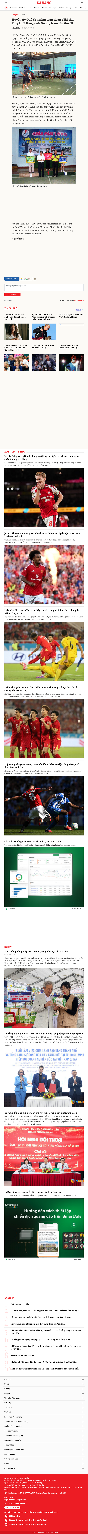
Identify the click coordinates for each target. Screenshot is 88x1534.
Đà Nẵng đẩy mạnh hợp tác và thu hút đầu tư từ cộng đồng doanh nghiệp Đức (43, 1033)
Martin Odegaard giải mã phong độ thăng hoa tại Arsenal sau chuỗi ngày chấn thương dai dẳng (41, 458)
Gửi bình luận (12, 294)
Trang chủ (15, 15)
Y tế (76, 8)
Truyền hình (9, 1445)
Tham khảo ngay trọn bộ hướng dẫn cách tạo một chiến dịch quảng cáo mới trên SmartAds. (40, 1195)
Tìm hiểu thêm (76, 909)
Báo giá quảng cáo (12, 1507)
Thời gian (69, 300)
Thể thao (24, 15)
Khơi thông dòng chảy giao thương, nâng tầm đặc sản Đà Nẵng (36, 951)
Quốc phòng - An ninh (12, 1426)
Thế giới (7, 1412)
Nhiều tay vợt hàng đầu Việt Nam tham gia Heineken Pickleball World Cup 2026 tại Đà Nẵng (46, 1347)
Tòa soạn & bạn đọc (12, 1431)
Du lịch (44, 8)
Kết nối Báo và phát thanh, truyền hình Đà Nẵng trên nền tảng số (31, 1512)
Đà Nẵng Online (14, 1516)
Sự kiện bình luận (11, 1459)
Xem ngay (77, 1259)
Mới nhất (13, 8)
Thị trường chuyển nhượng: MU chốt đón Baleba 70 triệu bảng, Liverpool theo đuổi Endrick (41, 766)
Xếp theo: (62, 300)
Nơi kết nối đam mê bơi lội (22, 1355)
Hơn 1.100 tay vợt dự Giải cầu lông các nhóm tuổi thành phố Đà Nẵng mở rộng (45, 1310)
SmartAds (11, 909)
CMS (41, 1532)
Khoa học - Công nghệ (13, 1417)
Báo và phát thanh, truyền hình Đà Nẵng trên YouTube (27, 1524)
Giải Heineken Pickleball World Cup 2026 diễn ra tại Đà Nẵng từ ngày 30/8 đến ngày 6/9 (46, 1331)
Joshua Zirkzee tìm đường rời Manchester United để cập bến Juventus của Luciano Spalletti (42, 535)
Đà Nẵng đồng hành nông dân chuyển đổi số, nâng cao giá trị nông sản (40, 1112)
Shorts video (9, 1468)
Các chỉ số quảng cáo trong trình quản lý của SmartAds (32, 841)
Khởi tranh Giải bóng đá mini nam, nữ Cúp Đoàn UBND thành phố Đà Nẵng (44, 1362)
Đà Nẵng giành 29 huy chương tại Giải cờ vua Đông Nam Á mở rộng (40, 1339)
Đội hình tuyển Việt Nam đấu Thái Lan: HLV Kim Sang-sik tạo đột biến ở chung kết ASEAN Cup (40, 689)
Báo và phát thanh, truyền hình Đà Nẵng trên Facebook (28, 1520)
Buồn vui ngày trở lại (20, 1304)
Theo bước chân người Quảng (16, 1422)
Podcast (7, 1464)
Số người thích (79, 300)
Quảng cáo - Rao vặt (12, 1440)
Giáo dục (52, 8)
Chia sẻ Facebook (12, 278)
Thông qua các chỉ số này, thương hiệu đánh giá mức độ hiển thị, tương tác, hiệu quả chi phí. (40, 845)
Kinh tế (36, 8)
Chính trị (22, 8)
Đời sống (83, 8)
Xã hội (29, 8)
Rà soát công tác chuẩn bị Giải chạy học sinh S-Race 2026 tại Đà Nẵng (41, 1317)
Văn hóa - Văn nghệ (65, 8)
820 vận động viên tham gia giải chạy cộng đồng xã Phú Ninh (38, 1324)
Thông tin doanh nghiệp (13, 1436)
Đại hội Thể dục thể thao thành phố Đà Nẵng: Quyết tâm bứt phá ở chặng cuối (45, 1368)
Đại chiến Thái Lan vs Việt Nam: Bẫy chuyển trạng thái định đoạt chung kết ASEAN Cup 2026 (42, 612)
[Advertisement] (44, 206)
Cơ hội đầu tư (9, 1454)
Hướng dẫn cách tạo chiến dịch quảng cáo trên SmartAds (33, 1191)
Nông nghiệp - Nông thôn (14, 1450)
